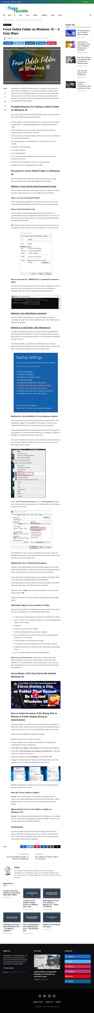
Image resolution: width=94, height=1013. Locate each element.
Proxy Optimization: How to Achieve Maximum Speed (83, 32)
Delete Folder (19, 836)
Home (9, 15)
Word (60, 15)
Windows (34, 190)
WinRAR (52, 420)
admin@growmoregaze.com (17, 972)
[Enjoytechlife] (17, 9)
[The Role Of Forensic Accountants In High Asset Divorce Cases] (71, 84)
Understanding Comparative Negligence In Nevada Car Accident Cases (45, 974)
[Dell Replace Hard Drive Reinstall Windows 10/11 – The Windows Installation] (12, 917)
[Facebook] (5, 93)
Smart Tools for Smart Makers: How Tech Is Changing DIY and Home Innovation (83, 46)
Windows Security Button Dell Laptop (51, 926)
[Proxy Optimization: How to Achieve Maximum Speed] (71, 33)
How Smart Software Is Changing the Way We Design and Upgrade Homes (84, 60)
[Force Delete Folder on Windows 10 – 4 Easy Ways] (31, 65)
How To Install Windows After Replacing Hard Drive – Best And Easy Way (31, 927)
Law (36, 968)
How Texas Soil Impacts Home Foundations (82, 73)
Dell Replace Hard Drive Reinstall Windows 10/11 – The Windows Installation (11, 927)
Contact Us (13, 1)
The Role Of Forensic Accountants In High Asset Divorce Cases (84, 85)
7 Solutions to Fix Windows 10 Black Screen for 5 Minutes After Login (30, 903)
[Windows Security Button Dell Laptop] (51, 917)
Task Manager (39, 620)
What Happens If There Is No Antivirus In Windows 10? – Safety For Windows (51, 903)
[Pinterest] (5, 105)
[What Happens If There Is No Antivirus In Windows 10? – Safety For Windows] (51, 893)
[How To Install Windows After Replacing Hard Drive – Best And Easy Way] (32, 917)
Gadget (35, 15)
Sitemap (19, 1)
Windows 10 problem (25, 724)
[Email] (5, 110)
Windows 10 (7, 24)
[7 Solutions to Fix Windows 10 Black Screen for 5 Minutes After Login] (32, 893)
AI (14, 15)
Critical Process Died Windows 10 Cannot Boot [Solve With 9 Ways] (11, 893)
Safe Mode (37, 331)
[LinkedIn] (5, 101)
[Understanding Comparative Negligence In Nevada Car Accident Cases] (47, 962)
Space (52, 15)
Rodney (11, 38)
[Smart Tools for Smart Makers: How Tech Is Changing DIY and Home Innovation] (71, 44)
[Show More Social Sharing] (58, 43)
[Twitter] (5, 97)
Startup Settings (44, 349)
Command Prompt (45, 204)
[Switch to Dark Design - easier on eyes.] (90, 1)
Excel (27, 15)
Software (44, 15)
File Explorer (41, 440)
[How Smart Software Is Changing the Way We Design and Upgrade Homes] (71, 59)
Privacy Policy (5, 1)
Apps (20, 15)
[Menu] (4, 15)
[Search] (90, 15)
